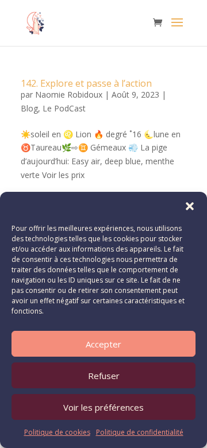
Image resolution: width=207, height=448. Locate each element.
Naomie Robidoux (68, 94)
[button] (189, 206)
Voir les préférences (103, 407)
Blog (29, 108)
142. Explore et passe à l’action (86, 83)
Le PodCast (64, 108)
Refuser (104, 375)
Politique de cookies (57, 432)
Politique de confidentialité (139, 432)
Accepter (103, 344)
